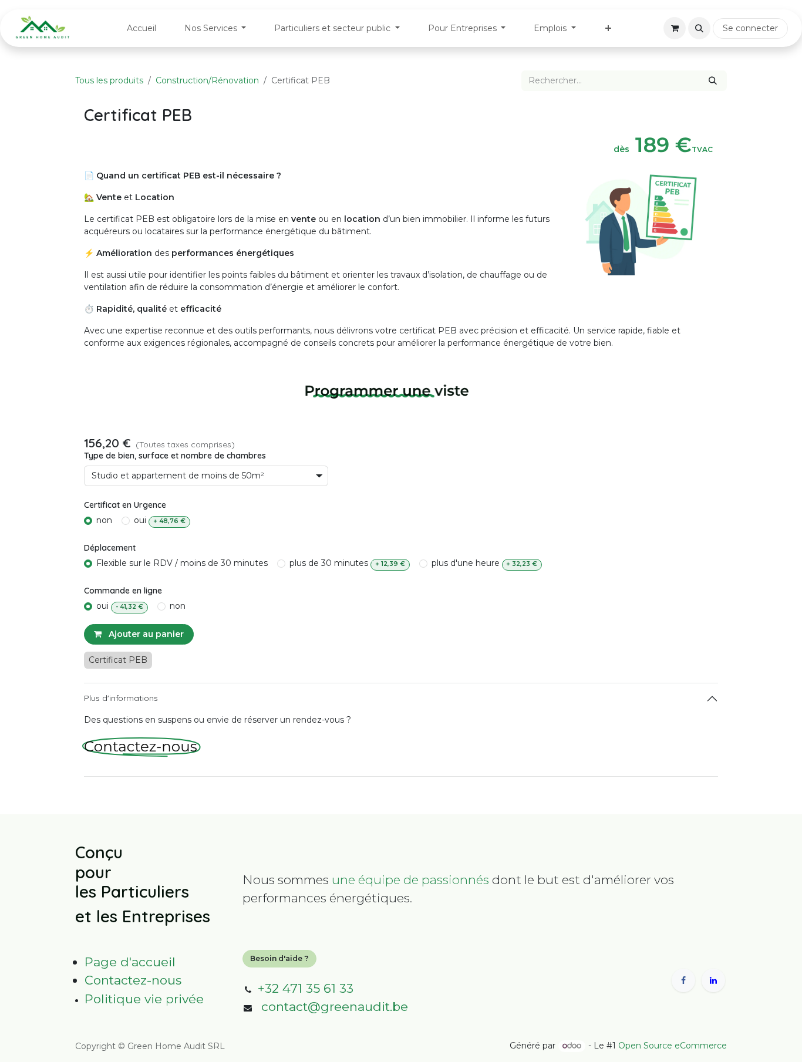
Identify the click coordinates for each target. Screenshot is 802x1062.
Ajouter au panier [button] (145, 634)
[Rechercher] (713, 80)
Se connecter (750, 28)
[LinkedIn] (713, 980)
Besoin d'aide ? (279, 958)
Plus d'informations (121, 698)
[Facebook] (683, 980)
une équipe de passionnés (410, 879)
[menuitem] (141, 28)
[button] (699, 28)
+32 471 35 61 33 (305, 988)
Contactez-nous (133, 980)
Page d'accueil (130, 962)
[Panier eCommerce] (674, 28)
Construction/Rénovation (207, 80)
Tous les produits (109, 80)
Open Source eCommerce (672, 1045)
